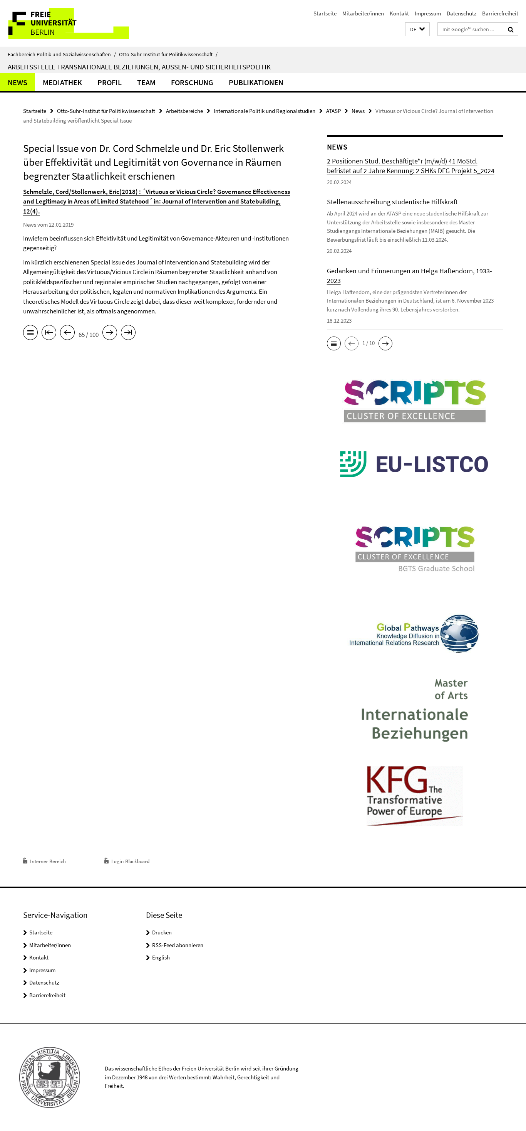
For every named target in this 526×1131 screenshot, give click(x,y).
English (161, 957)
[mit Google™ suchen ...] (511, 29)
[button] (417, 29)
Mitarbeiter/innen (363, 13)
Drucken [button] (162, 932)
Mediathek (62, 82)
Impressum (428, 13)
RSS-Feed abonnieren (177, 945)
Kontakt (399, 13)
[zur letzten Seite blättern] (128, 334)
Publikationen (256, 82)
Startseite (325, 13)
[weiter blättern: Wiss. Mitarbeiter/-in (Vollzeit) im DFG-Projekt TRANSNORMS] (109, 334)
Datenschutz (461, 13)
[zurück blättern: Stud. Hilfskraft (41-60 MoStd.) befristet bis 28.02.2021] (67, 334)
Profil (109, 82)
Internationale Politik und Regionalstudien (264, 110)
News (17, 82)
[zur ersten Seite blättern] (49, 334)
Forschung (192, 82)
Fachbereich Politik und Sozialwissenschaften (62, 54)
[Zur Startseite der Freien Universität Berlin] (64, 23)
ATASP (333, 110)
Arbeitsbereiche (184, 110)
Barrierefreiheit (500, 13)
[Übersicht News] (30, 334)
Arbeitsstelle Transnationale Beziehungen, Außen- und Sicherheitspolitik (139, 66)
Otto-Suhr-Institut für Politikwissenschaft (168, 54)
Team (146, 82)
